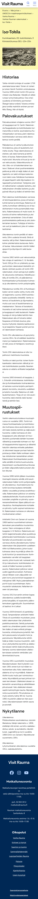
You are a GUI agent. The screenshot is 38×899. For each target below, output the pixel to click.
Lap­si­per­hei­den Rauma (19, 856)
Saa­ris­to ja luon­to (19, 847)
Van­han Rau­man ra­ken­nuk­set (14, 19)
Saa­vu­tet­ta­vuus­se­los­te (19, 890)
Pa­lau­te (19, 861)
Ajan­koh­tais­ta (19, 870)
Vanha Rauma (8, 16)
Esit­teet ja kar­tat (19, 842)
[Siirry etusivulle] (12, 3)
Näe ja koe (15, 10)
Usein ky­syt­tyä (19, 875)
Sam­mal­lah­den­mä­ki (19, 851)
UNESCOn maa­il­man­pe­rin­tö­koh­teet (17, 13)
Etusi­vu (5, 10)
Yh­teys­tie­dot (19, 866)
